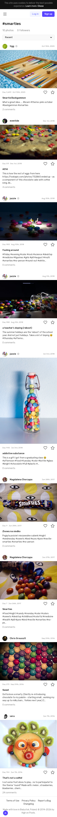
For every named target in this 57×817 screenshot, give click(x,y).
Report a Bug (44, 800)
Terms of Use (12, 800)
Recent (9, 37)
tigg (9, 52)
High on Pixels (28, 812)
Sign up (48, 14)
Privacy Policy (29, 800)
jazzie (10, 204)
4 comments (8, 187)
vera (9, 722)
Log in (35, 14)
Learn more (31, 6)
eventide (11, 127)
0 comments (8, 265)
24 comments (9, 792)
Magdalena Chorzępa (16, 486)
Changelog (28, 804)
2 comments (8, 109)
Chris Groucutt (14, 644)
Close (40, 6)
